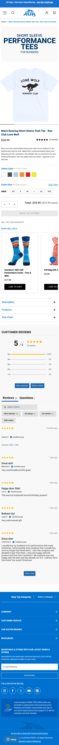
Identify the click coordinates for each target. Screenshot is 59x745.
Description (8, 302)
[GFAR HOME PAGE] (29, 12)
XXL (50, 191)
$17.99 (7, 280)
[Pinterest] (37, 690)
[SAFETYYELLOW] (34, 174)
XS (13, 191)
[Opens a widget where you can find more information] (11, 739)
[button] (5, 13)
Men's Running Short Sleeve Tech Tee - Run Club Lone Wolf (26, 132)
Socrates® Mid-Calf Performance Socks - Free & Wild (17, 273)
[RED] (28, 174)
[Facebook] (12, 690)
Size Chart (7, 317)
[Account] (46, 12)
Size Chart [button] (53, 184)
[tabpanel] (29, 491)
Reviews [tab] (10, 398)
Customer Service (11, 620)
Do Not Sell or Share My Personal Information (29, 733)
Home (3, 22)
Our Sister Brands (11, 629)
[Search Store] (13, 13)
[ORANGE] (22, 174)
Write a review (37, 386)
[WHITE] (4, 174)
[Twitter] (21, 690)
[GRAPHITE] (10, 174)
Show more (29, 573)
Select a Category (45, 597)
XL (41, 191)
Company (6, 612)
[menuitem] (46, 12)
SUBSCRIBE (29, 675)
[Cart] (54, 12)
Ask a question (22, 386)
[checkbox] (9, 420)
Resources (7, 638)
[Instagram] (4, 690)
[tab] (27, 398)
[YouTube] (29, 690)
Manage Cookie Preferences (29, 741)
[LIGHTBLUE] (16, 174)
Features (7, 309)
